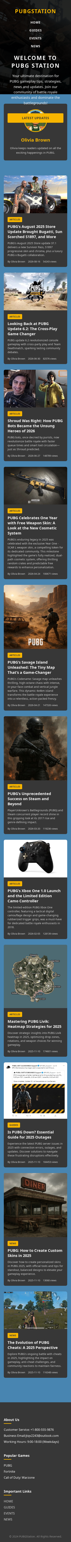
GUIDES (35, 30)
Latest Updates (35, 118)
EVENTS (35, 38)
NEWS (35, 46)
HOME (35, 22)
